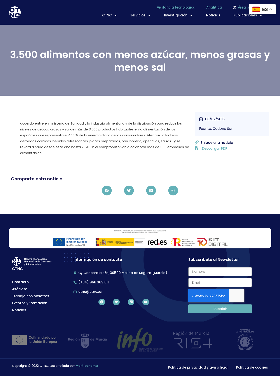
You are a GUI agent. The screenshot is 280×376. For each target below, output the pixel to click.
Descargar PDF (214, 148)
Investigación (175, 15)
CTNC (107, 15)
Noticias (213, 15)
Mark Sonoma (87, 366)
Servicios (137, 15)
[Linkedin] (131, 302)
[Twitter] (116, 302)
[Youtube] (145, 302)
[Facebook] (101, 302)
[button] (107, 190)
